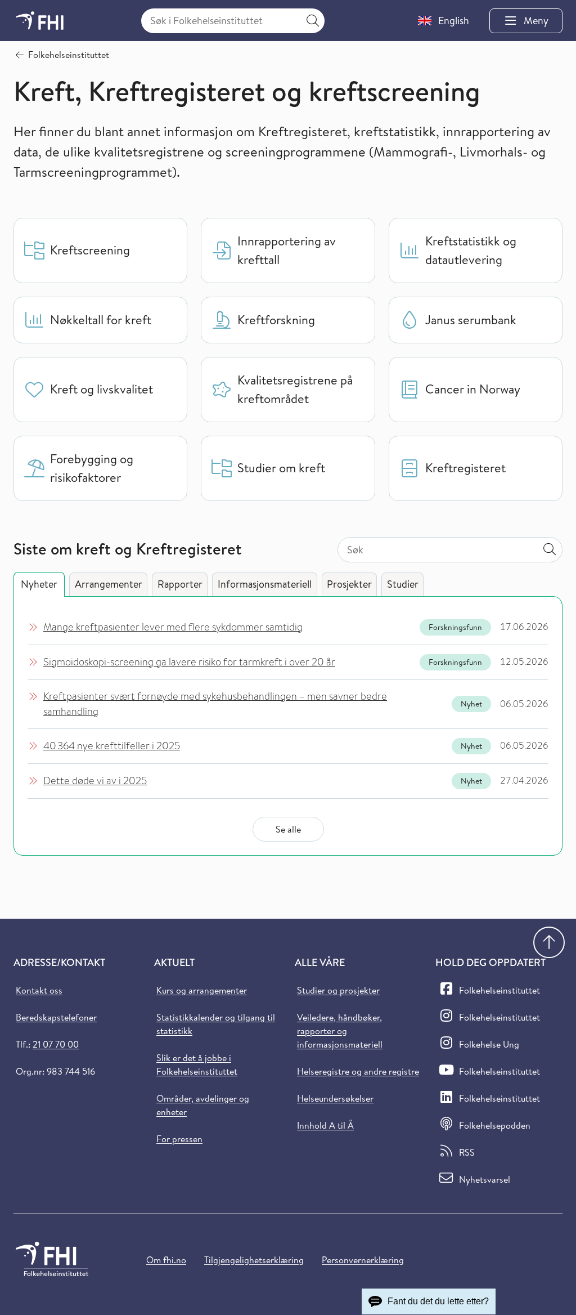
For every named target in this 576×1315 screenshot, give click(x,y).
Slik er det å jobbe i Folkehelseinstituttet (196, 1064)
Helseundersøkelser (335, 1098)
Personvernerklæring (363, 1260)
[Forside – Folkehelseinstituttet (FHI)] (39, 20)
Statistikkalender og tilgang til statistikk (215, 1024)
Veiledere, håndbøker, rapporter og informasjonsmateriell (339, 1030)
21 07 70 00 (56, 1044)
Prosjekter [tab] (349, 584)
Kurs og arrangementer (201, 990)
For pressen (179, 1139)
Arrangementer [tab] (108, 584)
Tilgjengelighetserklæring (254, 1260)
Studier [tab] (402, 584)
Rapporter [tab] (180, 584)
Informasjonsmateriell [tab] (265, 584)
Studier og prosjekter (338, 990)
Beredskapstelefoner (56, 1017)
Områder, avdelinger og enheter (202, 1105)
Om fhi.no (166, 1260)
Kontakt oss (39, 990)
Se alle (288, 829)
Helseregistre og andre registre (358, 1071)
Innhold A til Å (325, 1125)
